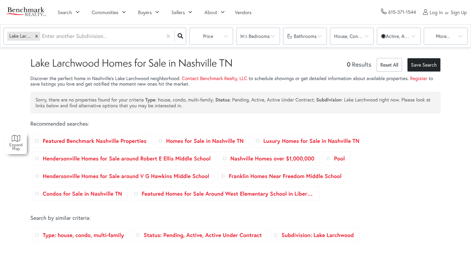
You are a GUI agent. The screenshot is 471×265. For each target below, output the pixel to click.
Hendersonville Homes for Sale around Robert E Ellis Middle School (127, 158)
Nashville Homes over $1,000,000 (272, 158)
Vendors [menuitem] (243, 12)
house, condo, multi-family (354, 36)
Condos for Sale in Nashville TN (82, 193)
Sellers (178, 12)
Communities (105, 12)
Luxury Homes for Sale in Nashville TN (311, 141)
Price (208, 36)
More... (443, 36)
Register (419, 78)
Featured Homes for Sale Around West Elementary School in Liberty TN (228, 193)
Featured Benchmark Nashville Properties (95, 141)
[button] (36, 36)
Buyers (145, 12)
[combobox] (42, 36)
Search (65, 12)
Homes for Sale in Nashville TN (205, 141)
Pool (339, 158)
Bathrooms (305, 36)
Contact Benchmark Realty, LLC (214, 78)
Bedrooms (259, 36)
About (210, 12)
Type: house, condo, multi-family (83, 235)
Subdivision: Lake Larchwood (317, 235)
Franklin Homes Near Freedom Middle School (285, 176)
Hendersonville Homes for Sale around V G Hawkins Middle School (126, 176)
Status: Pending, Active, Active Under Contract (203, 235)
